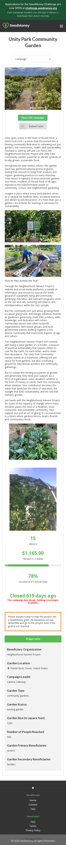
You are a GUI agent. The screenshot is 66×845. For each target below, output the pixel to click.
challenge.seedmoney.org (41, 8)
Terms (33, 826)
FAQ (33, 808)
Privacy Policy (33, 830)
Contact (33, 804)
